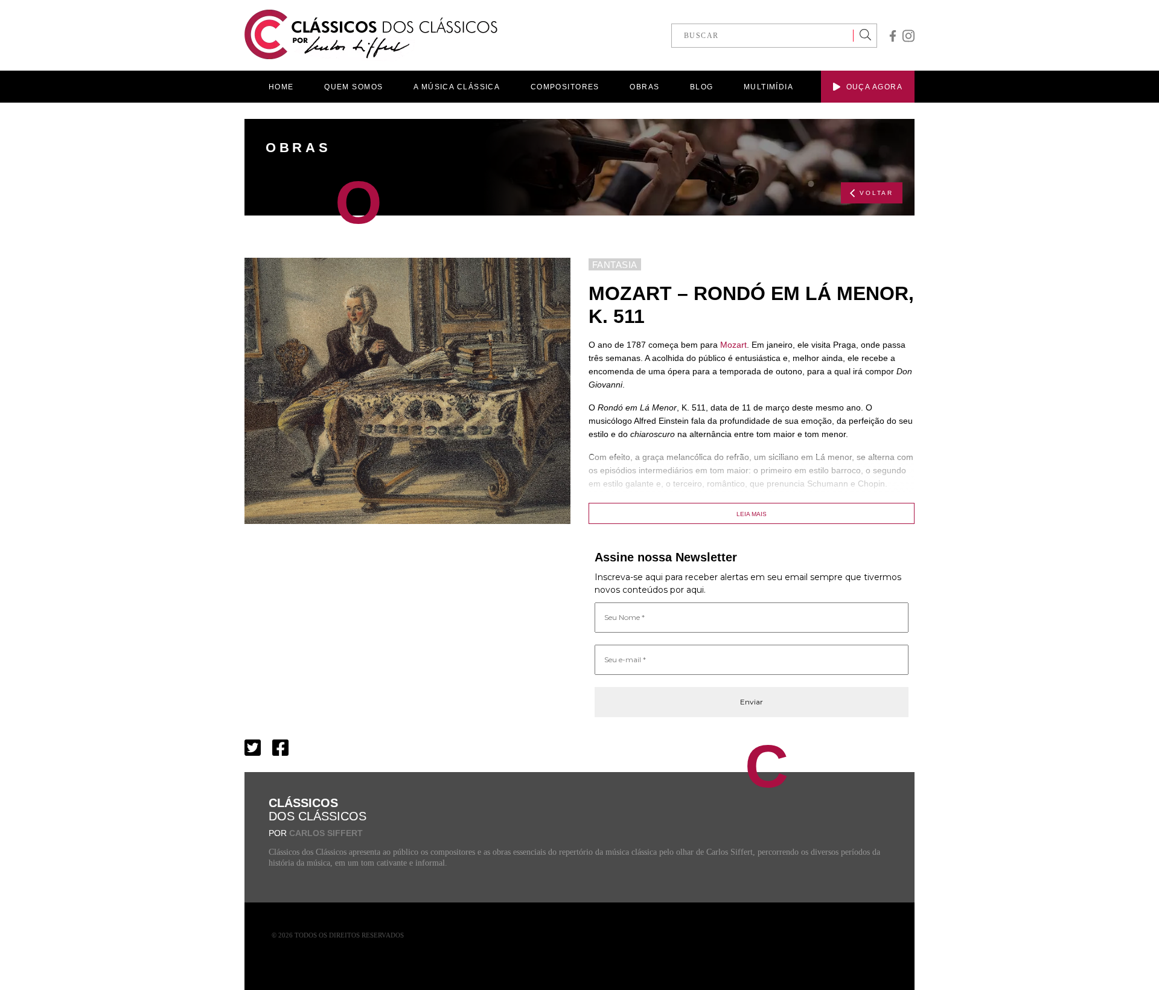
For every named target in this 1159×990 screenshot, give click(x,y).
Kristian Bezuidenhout (781, 506)
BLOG (702, 87)
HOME (281, 87)
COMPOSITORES (565, 87)
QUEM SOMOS (353, 87)
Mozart (733, 345)
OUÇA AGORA (874, 87)
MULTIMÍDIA (768, 87)
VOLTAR (876, 193)
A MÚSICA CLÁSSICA (456, 87)
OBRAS (644, 87)
